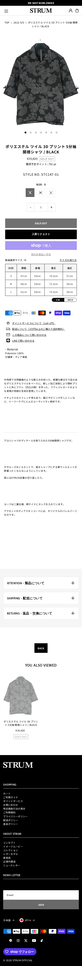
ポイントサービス (13, 801)
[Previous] (5, 87)
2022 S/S (19, 22)
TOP (7, 22)
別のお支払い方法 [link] (41, 254)
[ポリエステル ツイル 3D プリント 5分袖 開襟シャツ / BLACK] (20, 696)
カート (7, 793)
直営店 (7, 857)
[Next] (76, 87)
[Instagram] (18, 940)
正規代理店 (9, 861)
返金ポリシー (10, 824)
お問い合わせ (10, 804)
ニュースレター (11, 865)
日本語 (7, 920)
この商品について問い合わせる (29, 334)
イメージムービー (13, 846)
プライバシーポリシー (15, 816)
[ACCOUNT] (70, 10)
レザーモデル (10, 854)
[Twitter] (25, 940)
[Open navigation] (15, 10)
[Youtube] (34, 940)
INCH (70, 299)
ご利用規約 (9, 812)
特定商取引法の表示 (14, 808)
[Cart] (77, 10)
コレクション (10, 850)
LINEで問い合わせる (23, 340)
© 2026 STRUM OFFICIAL (17, 960)
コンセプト (9, 842)
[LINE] (10, 940)
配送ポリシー (10, 820)
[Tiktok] (42, 940)
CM (58, 299)
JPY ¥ (27, 920)
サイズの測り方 (68, 260)
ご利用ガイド (10, 797)
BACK (41, 648)
